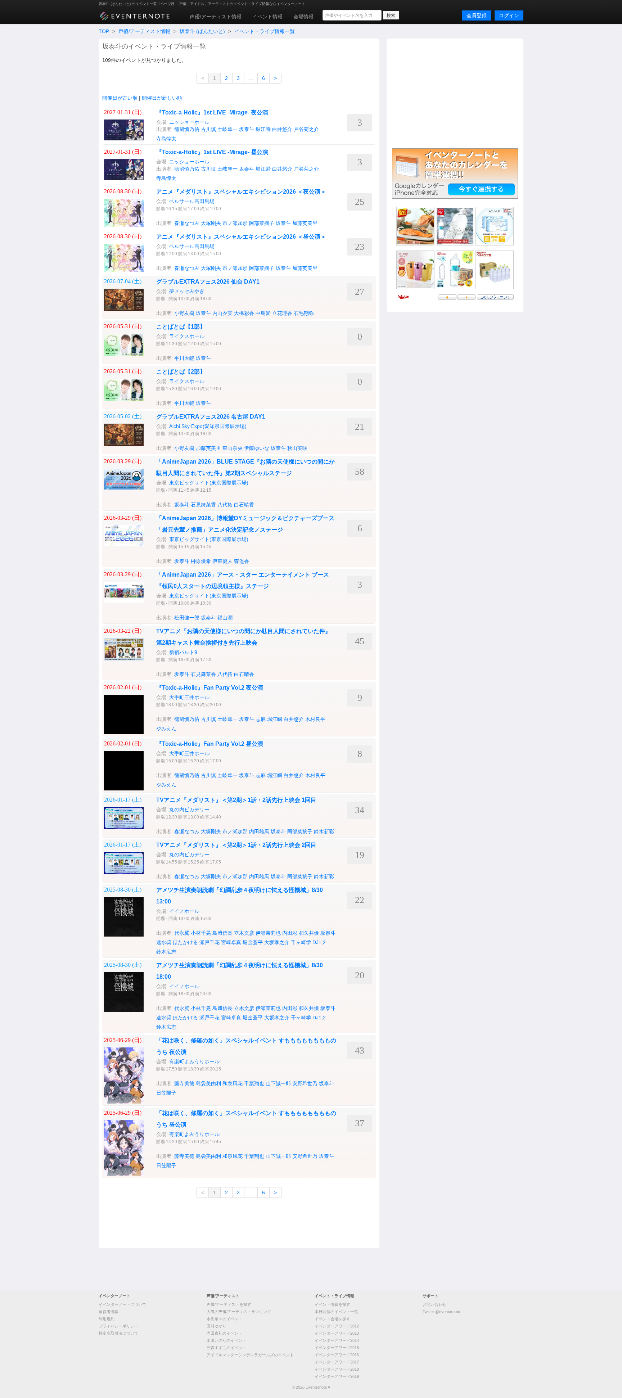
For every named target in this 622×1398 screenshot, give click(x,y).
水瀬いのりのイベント (226, 1340)
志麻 (261, 719)
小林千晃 (201, 933)
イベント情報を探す (332, 1304)
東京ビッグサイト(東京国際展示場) (208, 483)
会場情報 (303, 16)
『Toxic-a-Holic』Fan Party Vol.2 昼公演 (209, 744)
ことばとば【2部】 (181, 372)
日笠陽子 (166, 1093)
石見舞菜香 (203, 505)
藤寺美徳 (184, 1083)
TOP (104, 31)
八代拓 (225, 505)
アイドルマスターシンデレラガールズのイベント (250, 1355)
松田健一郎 (186, 618)
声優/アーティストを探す (229, 1304)
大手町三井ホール (189, 697)
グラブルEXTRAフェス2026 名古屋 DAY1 (210, 417)
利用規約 (106, 1319)
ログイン (509, 15)
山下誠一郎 (278, 1083)
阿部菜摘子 (261, 223)
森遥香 (241, 561)
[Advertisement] (455, 92)
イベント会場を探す (332, 1319)
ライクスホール (186, 336)
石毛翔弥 (304, 313)
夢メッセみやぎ (186, 291)
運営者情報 (108, 1311)
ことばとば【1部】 (181, 327)
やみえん (166, 728)
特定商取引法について (118, 1333)
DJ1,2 (319, 942)
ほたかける (185, 942)
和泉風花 (232, 1083)
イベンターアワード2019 (337, 1376)
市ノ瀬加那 (235, 223)
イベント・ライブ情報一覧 (264, 31)
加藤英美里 (304, 223)
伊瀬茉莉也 (268, 933)
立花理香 (282, 313)
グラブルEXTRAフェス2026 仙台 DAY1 (208, 282)
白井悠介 (282, 129)
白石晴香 (244, 505)
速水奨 (163, 942)
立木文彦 (244, 933)
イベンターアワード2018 (337, 1369)
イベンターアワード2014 (337, 1340)
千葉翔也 (254, 1083)
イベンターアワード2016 (337, 1355)
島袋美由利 (208, 1083)
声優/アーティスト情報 (216, 16)
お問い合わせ (434, 1304)
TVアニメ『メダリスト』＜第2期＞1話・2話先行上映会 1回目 (236, 800)
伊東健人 (222, 561)
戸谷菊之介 (306, 129)
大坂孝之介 (276, 942)
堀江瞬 (263, 129)
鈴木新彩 (324, 831)
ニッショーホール (189, 122)
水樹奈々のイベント (224, 1319)
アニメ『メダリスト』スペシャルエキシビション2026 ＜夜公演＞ (241, 192)
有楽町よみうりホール (194, 1061)
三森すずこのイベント (226, 1347)
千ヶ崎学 (301, 942)
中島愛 (263, 313)
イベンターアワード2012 (337, 1326)
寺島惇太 (166, 138)
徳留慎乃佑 (186, 129)
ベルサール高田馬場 (192, 201)
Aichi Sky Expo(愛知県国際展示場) (208, 426)
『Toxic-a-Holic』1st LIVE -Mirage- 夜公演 (212, 112)
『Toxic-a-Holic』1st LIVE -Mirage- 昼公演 (212, 152)
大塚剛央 (211, 223)
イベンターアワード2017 (337, 1362)
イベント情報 (267, 16)
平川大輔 (184, 358)
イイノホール (184, 911)
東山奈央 (232, 448)
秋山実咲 (297, 448)
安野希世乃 (304, 1083)
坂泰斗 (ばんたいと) (202, 31)
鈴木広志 (166, 952)
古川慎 (208, 129)
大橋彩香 (244, 313)
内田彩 (289, 933)
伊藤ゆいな (256, 448)
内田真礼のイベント (224, 1333)
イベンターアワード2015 (337, 1347)
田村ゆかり (216, 1326)
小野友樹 (184, 313)
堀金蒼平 (253, 942)
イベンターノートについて (122, 1304)
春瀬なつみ (186, 223)
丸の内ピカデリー (189, 809)
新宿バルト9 (183, 652)
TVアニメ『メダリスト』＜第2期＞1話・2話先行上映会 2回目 (236, 845)
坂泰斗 (246, 129)
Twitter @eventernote (441, 1311)
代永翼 (181, 933)
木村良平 (315, 719)
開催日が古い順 (120, 98)
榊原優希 (201, 561)
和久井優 (309, 933)
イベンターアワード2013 (337, 1333)
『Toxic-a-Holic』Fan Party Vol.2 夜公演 (209, 688)
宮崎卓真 (231, 942)
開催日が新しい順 (162, 98)
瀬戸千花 (209, 942)
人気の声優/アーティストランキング (239, 1311)
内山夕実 (222, 313)
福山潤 (225, 618)
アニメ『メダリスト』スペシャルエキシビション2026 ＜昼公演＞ (241, 237)
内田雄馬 (259, 831)
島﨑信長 (222, 933)
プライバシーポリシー (118, 1326)
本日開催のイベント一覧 (336, 1311)
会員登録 (476, 15)
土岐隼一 (227, 129)
